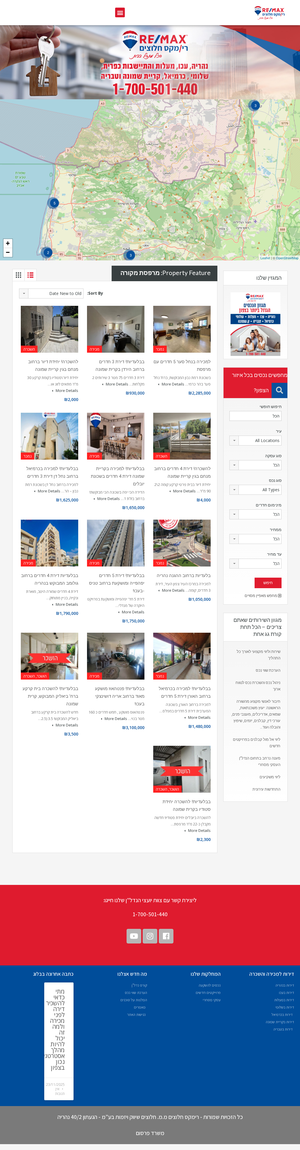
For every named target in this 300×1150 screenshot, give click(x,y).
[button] (120, 12)
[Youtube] (134, 936)
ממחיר (276, 529)
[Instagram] (150, 936)
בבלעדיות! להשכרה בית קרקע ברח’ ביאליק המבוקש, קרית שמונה (50, 696)
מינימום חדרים (269, 505)
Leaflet (265, 257)
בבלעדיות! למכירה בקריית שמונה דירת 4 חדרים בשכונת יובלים (117, 476)
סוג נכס (275, 480)
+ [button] (8, 243)
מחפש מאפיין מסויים (261, 595)
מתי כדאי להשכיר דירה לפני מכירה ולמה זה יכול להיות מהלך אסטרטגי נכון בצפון (54, 1029)
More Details (172, 384)
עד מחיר (274, 554)
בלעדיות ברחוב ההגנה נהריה (184, 575)
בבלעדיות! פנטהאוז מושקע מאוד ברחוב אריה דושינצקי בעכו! (119, 696)
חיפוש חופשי (271, 406)
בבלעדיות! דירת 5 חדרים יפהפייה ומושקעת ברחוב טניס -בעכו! (116, 583)
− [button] (8, 252)
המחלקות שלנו (206, 973)
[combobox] (51, 293)
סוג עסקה (273, 455)
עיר (279, 431)
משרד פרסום (150, 1133)
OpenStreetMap (287, 257)
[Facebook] (166, 936)
